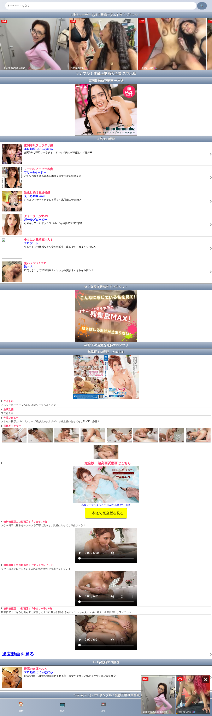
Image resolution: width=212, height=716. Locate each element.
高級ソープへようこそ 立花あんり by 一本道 (106, 505)
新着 (62, 707)
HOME (21, 707)
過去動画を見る (18, 653)
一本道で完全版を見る (106, 513)
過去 (103, 707)
